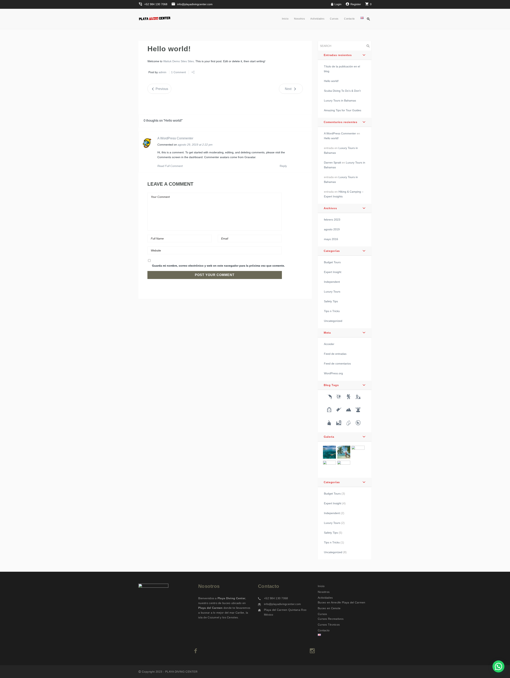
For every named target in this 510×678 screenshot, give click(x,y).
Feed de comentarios (337, 363)
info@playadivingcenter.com (282, 604)
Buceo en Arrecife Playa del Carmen (341, 602)
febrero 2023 (332, 219)
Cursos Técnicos (329, 624)
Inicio (285, 18)
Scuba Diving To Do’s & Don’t (342, 90)
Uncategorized (333, 320)
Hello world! (331, 81)
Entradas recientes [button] (338, 55)
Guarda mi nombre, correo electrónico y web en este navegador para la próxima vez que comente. (218, 265)
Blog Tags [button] (331, 385)
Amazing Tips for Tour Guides (342, 110)
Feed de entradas (335, 353)
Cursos (334, 18)
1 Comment (178, 72)
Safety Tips (331, 301)
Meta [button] (327, 332)
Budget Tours (332, 262)
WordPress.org (333, 373)
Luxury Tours (332, 291)
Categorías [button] (332, 250)
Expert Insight (332, 272)
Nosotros (299, 18)
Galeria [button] (329, 436)
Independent (332, 281)
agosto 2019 (332, 229)
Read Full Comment (170, 166)
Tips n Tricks (332, 311)
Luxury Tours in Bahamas (340, 100)
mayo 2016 (331, 239)
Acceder (329, 344)
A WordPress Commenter (175, 138)
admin (162, 72)
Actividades (317, 18)
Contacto (349, 18)
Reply (283, 166)
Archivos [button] (330, 208)
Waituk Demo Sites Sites (178, 61)
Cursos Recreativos (330, 618)
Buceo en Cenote (329, 608)
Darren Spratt (332, 162)
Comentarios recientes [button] (340, 122)
